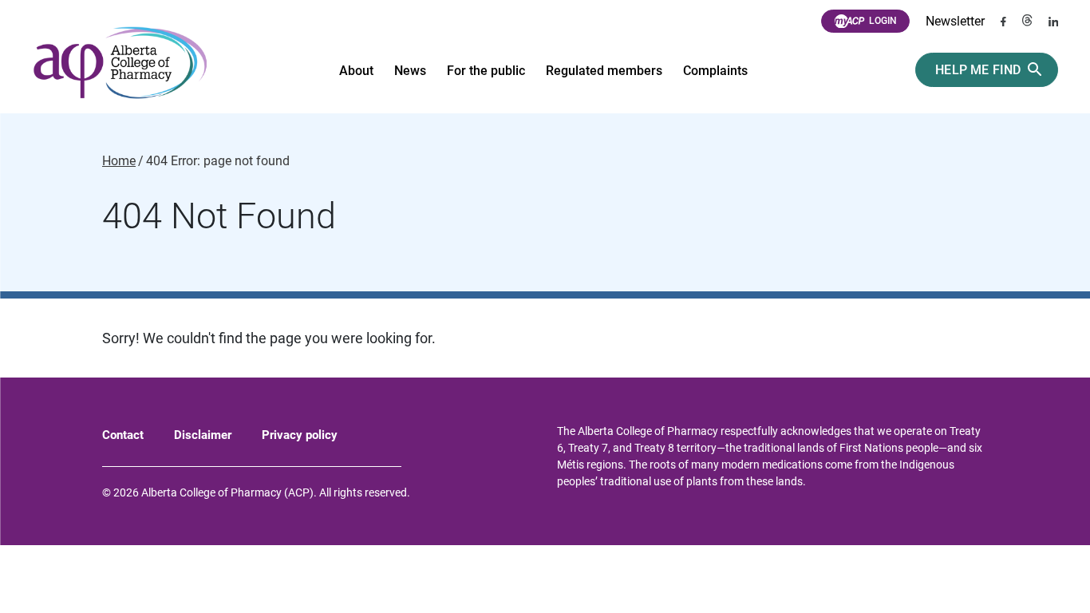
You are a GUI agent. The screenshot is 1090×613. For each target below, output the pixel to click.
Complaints (715, 70)
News (410, 70)
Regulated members (604, 70)
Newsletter (955, 21)
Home (119, 161)
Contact (123, 435)
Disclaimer (202, 435)
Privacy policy (300, 435)
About (356, 70)
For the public (486, 70)
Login (883, 20)
